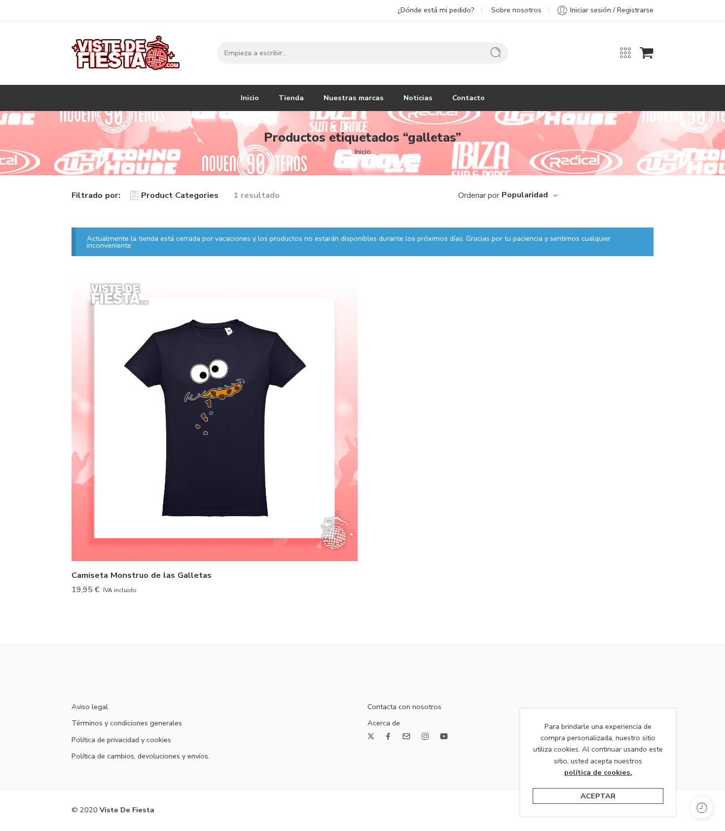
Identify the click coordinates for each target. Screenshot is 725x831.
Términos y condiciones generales (127, 723)
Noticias (418, 98)
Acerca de (383, 723)
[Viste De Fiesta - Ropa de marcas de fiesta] (126, 53)
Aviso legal (90, 707)
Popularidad (525, 194)
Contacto (468, 98)
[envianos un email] (406, 736)
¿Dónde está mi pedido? (436, 10)
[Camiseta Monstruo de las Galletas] (215, 418)
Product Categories (179, 195)
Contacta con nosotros (404, 707)
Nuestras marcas (354, 98)
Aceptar (598, 796)
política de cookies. (598, 772)
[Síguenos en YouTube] (443, 736)
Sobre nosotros (516, 10)
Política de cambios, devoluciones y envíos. (141, 756)
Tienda (291, 98)
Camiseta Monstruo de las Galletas (142, 575)
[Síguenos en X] (370, 736)
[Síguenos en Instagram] (425, 736)
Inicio (250, 98)
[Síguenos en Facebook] (388, 736)
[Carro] (646, 53)
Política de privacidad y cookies (121, 740)
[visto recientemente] (701, 807)
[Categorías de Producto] (625, 53)
